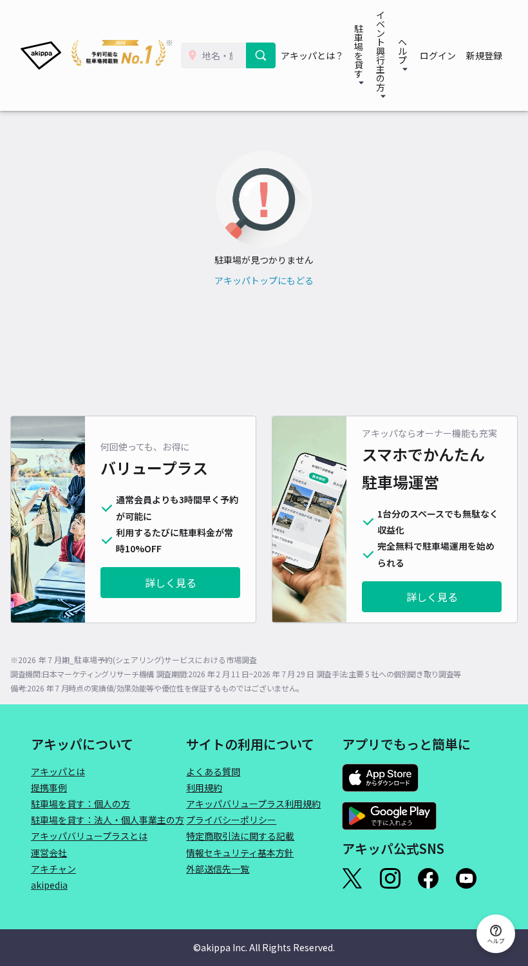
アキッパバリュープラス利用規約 (253, 803)
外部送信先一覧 (217, 868)
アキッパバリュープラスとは (89, 835)
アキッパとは (58, 771)
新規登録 (484, 55)
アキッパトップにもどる (264, 280)
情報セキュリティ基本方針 (240, 852)
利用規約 (204, 787)
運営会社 (49, 852)
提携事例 (49, 787)
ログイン (438, 55)
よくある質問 (213, 771)
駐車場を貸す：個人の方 (80, 803)
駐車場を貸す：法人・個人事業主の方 (107, 819)
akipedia (49, 884)
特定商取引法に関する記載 (240, 835)
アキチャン (53, 868)
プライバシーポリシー (231, 819)
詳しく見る (170, 582)
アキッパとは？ (312, 55)
